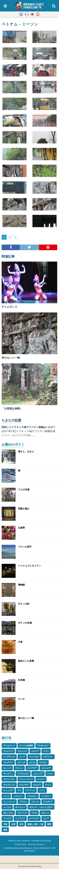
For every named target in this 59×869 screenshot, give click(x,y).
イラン (46, 751)
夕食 (20, 641)
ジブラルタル (23, 773)
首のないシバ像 (11, 357)
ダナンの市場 (25, 622)
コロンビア (46, 768)
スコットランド (26, 779)
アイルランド (9, 745)
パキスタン (32, 796)
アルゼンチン (43, 745)
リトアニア (20, 818)
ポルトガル (8, 812)
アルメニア (22, 751)
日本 (21, 824)
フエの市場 (24, 489)
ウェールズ (34, 756)
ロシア (46, 818)
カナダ (32, 762)
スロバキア (24, 784)
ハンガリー (46, 796)
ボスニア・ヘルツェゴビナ (41, 807)
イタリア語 (27, 14)
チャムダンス (9, 306)
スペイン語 (38, 14)
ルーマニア (34, 818)
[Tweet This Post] (29, 247)
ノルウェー (18, 796)
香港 (5, 829)
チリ (19, 790)
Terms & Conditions (36, 844)
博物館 (21, 584)
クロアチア (32, 768)
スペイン (41, 779)
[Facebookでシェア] (11, 247)
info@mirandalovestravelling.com (18, 848)
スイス (50, 773)
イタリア (35, 751)
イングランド (9, 756)
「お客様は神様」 (12, 408)
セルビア (37, 784)
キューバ (7, 768)
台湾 (13, 824)
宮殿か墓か (24, 508)
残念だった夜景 (26, 660)
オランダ (21, 762)
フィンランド (9, 801)
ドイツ (42, 790)
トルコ (6, 796)
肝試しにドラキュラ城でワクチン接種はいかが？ (29, 427)
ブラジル (23, 801)
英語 (21, 14)
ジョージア (38, 773)
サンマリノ (8, 773)
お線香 (21, 527)
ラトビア (7, 818)
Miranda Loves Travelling (19, 840)
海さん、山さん (26, 451)
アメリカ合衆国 (26, 745)
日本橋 (21, 679)
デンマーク (30, 790)
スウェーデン (9, 779)
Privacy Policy (20, 844)
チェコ (48, 784)
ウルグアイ (8, 762)
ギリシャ (19, 768)
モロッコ (45, 812)
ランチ (21, 698)
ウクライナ (48, 756)
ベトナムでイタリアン (29, 565)
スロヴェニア (9, 784)
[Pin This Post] (48, 247)
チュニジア (8, 790)
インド (22, 756)
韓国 (49, 824)
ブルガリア (48, 801)
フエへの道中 (25, 546)
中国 (5, 824)
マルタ (34, 812)
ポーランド (20, 807)
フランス (35, 801)
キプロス (43, 762)
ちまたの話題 (11, 420)
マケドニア (22, 812)
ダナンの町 (24, 603)
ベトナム (7, 807)
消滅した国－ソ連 (35, 824)
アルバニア (8, 751)
